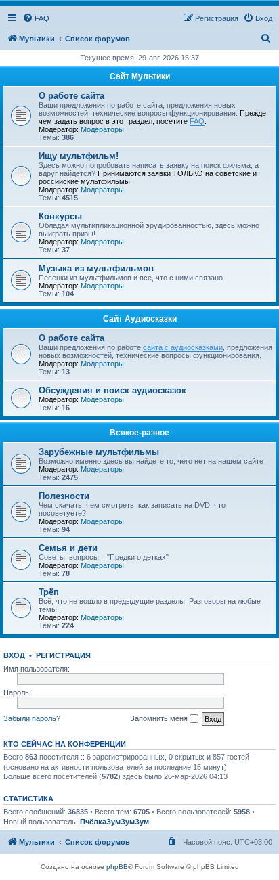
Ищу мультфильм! (79, 156)
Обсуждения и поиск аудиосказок (112, 390)
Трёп (49, 592)
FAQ (197, 121)
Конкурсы (60, 216)
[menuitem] (35, 18)
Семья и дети (68, 548)
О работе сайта (71, 96)
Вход (14, 655)
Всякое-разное (139, 432)
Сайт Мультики (140, 76)
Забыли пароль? (31, 718)
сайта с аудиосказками (183, 347)
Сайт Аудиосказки (140, 319)
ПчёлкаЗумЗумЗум (114, 822)
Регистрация (63, 655)
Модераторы (102, 129)
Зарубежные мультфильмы (99, 452)
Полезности (64, 496)
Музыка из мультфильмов (96, 268)
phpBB (117, 867)
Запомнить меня (160, 718)
